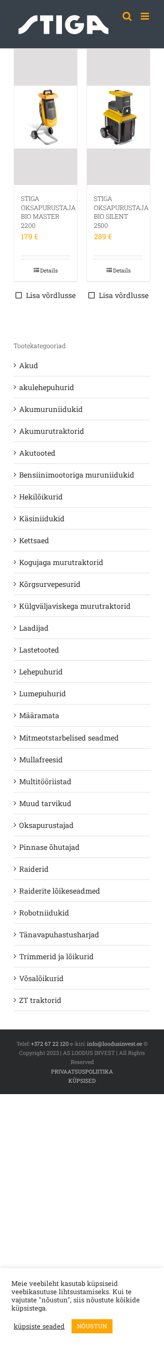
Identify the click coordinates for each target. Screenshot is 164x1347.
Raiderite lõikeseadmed (59, 890)
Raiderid (34, 869)
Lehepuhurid (41, 671)
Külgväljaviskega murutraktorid (75, 606)
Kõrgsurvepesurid (50, 584)
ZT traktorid (40, 1000)
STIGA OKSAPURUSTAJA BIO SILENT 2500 (121, 212)
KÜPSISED (82, 1080)
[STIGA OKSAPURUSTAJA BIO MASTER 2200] (45, 117)
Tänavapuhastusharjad (59, 934)
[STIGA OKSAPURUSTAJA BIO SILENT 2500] (118, 117)
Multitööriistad (45, 781)
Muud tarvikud (45, 803)
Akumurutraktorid (51, 431)
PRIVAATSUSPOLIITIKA (82, 1071)
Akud (28, 365)
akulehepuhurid (46, 387)
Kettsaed (34, 540)
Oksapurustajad (46, 825)
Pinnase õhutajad (49, 847)
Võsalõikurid (41, 978)
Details (49, 270)
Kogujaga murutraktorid (61, 562)
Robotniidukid (44, 912)
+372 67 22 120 (50, 1043)
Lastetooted (39, 649)
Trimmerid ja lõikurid (56, 956)
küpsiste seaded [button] (39, 1326)
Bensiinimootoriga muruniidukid (76, 474)
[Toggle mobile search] (127, 16)
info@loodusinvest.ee (114, 1043)
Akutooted (37, 453)
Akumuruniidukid (51, 409)
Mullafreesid (41, 759)
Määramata (39, 715)
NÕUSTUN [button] (92, 1326)
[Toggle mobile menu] (145, 16)
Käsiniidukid (42, 518)
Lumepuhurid (42, 693)
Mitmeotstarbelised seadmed (69, 737)
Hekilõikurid (41, 496)
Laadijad (34, 627)
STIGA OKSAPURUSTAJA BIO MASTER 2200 (48, 212)
